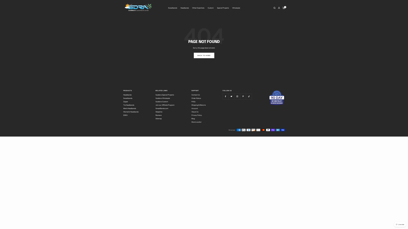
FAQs (193, 102)
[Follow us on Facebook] (225, 96)
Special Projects (223, 8)
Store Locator (196, 122)
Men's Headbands (129, 108)
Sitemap (159, 119)
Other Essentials (198, 8)
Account (194, 108)
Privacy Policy (196, 115)
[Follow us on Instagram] (237, 96)
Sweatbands (172, 8)
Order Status (196, 98)
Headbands (185, 8)
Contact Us (195, 95)
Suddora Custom (162, 102)
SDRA (125, 115)
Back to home (204, 55)
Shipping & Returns (198, 105)
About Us (194, 112)
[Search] (275, 8)
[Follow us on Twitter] (231, 96)
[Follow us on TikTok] (249, 96)
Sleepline (159, 112)
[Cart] (284, 8)
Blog (193, 119)
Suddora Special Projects (165, 95)
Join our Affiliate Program (165, 105)
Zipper (125, 102)
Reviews (159, 115)
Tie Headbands (128, 105)
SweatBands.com (162, 108)
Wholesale (236, 8)
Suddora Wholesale (163, 98)
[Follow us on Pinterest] (243, 96)
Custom (211, 8)
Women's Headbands (131, 112)
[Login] (279, 8)
